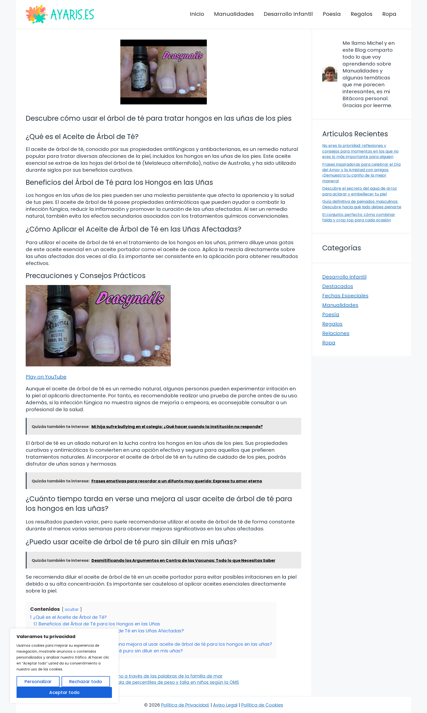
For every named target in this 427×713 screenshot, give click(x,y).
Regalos (361, 14)
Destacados (337, 286)
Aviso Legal (225, 705)
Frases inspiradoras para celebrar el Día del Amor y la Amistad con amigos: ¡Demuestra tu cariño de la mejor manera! (361, 173)
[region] (64, 665)
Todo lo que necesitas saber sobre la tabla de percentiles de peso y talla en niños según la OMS (135, 682)
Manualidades (234, 14)
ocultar (72, 609)
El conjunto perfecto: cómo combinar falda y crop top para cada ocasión (358, 217)
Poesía (332, 14)
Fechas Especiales (345, 295)
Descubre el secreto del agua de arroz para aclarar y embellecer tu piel (359, 191)
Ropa (389, 14)
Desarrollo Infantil (288, 14)
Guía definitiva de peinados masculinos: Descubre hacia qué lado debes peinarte (361, 204)
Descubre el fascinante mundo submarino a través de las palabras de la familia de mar (127, 676)
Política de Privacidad (185, 705)
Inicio (197, 14)
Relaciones (335, 333)
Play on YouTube (46, 376)
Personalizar (38, 681)
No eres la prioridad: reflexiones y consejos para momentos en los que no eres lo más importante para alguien (360, 151)
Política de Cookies (262, 705)
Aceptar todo (64, 692)
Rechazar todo (85, 681)
